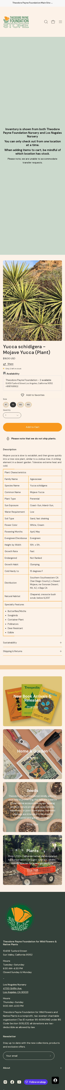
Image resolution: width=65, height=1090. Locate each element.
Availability (13, 373)
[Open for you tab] (55, 1080)
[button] (46, 22)
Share (10, 364)
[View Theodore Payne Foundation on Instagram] (5, 1082)
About (6, 1067)
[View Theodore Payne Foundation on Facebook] (12, 1082)
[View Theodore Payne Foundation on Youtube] (19, 1082)
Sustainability (10, 642)
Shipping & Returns (12, 651)
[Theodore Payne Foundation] (16, 22)
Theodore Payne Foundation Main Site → (32, 3)
